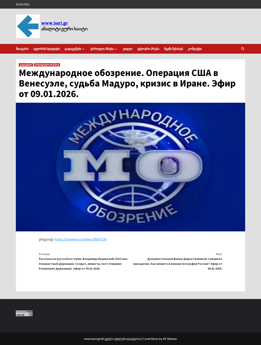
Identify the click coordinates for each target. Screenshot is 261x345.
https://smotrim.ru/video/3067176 (81, 239)
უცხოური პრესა (148, 49)
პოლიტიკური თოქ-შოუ (47, 64)
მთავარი (22, 49)
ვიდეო (128, 49)
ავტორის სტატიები (46, 49)
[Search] (242, 48)
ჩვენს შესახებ (173, 49)
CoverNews (150, 338)
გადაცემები (73, 49)
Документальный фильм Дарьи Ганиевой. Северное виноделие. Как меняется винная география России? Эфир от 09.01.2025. (177, 261)
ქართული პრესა (102, 49)
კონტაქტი (195, 49)
